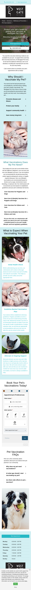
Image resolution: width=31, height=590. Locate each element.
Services (9, 21)
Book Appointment (15, 43)
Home (3, 21)
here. (26, 581)
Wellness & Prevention (19, 21)
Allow (15, 583)
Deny (15, 587)
